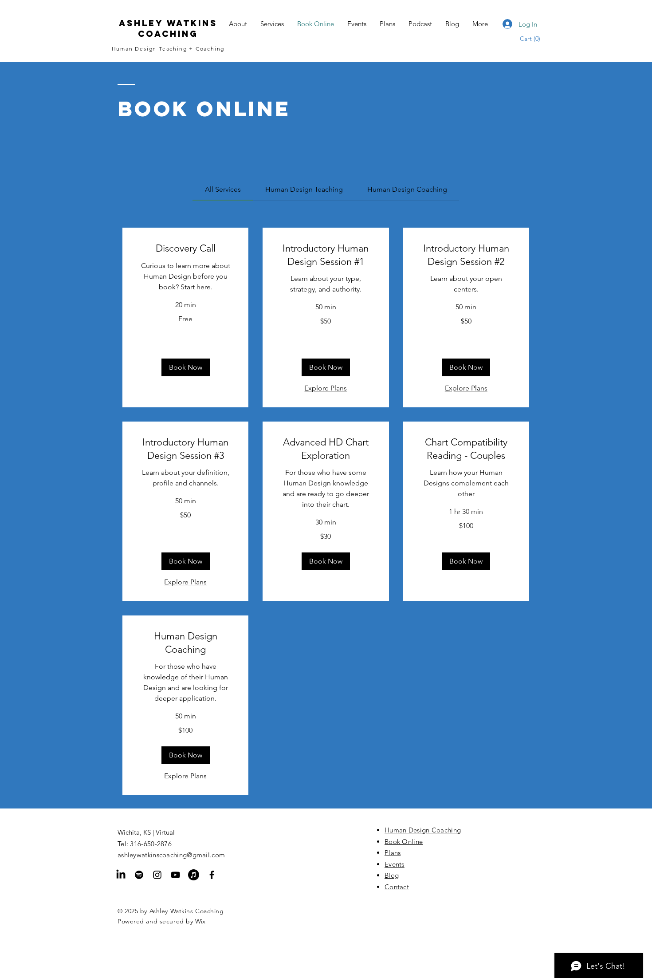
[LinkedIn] (120, 874)
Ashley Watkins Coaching (168, 28)
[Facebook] (211, 874)
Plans (393, 852)
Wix (200, 921)
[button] (535, 38)
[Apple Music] (193, 874)
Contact (397, 887)
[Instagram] (157, 874)
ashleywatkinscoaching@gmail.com (171, 855)
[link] (223, 189)
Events (395, 864)
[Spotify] (139, 874)
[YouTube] (175, 874)
